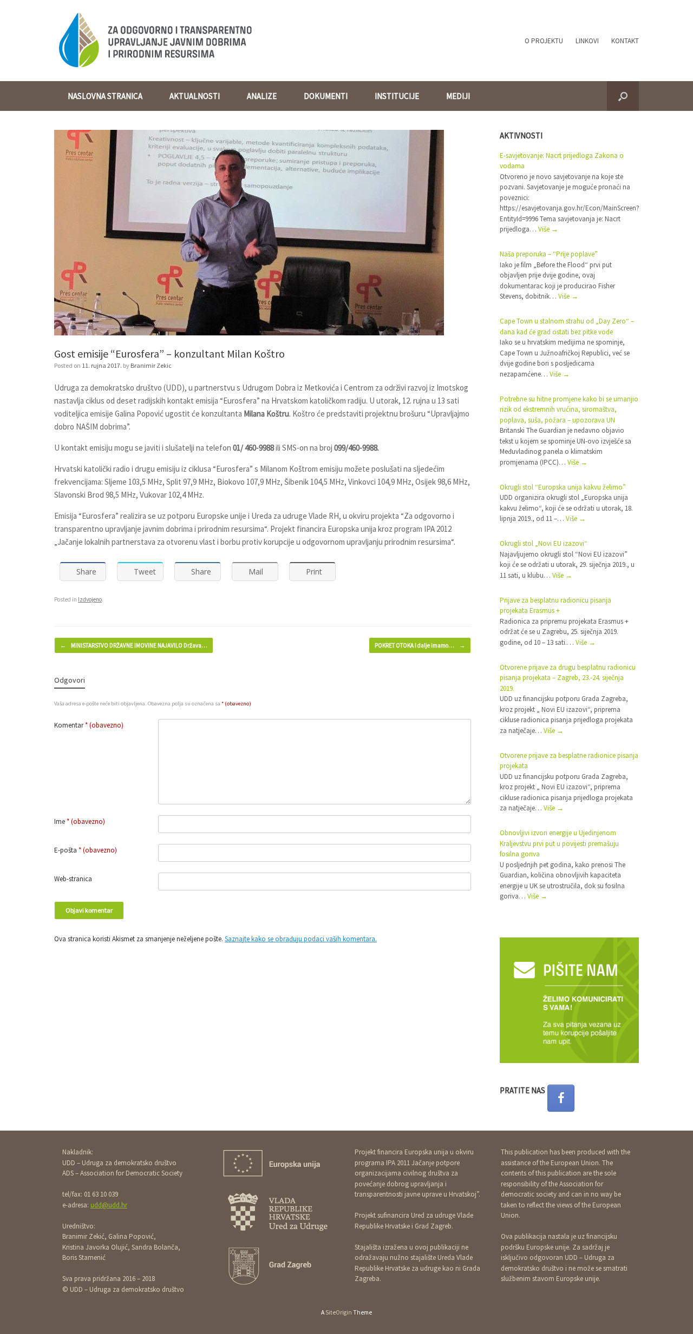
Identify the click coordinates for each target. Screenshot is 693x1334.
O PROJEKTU (544, 40)
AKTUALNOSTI (194, 96)
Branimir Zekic (151, 365)
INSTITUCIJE (397, 96)
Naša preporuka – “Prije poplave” (549, 254)
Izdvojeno (90, 599)
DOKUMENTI (326, 96)
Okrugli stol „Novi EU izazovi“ (543, 543)
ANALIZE (262, 96)
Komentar (88, 725)
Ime (79, 821)
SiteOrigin (338, 1312)
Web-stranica (73, 878)
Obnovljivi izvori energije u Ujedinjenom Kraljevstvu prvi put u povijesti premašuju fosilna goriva (559, 843)
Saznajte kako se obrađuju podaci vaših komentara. (301, 938)
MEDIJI (458, 96)
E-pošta (85, 850)
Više (548, 229)
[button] (623, 96)
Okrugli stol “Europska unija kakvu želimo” (563, 487)
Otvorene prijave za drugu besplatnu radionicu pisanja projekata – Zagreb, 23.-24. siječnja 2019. (568, 678)
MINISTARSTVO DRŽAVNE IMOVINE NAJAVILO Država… (133, 645)
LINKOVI (587, 40)
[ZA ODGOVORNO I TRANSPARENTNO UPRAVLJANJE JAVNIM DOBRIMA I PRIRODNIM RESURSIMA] (155, 40)
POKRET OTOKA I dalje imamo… (420, 645)
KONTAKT (625, 40)
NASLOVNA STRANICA (105, 96)
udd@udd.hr (108, 1205)
